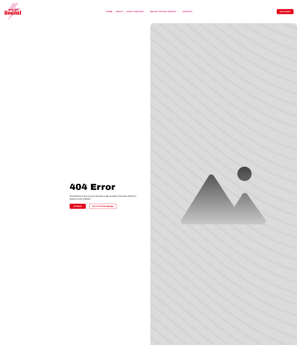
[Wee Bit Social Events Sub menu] (178, 12)
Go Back (78, 206)
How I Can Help (135, 12)
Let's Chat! (285, 11)
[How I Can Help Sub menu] (146, 12)
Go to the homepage (102, 206)
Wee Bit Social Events (163, 12)
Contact (187, 12)
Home (109, 12)
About (119, 12)
